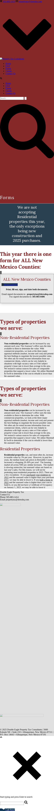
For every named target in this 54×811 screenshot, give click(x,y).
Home (8, 63)
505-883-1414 (9, 1)
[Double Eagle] (12, 59)
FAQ (8, 66)
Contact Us (10, 73)
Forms (8, 68)
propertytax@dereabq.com (30, 1)
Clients (9, 71)
